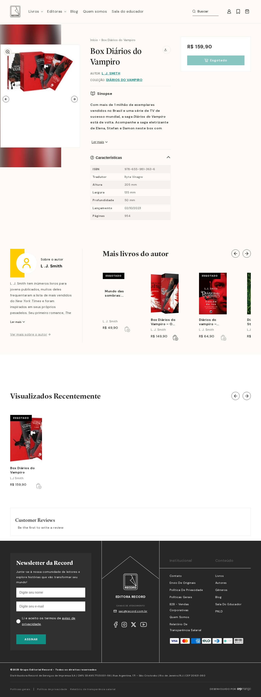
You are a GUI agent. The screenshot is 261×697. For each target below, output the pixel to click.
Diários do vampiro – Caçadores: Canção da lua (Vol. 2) (211, 322)
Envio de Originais (183, 583)
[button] (35, 11)
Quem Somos (179, 617)
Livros (219, 576)
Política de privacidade (52, 689)
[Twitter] (133, 625)
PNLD (219, 611)
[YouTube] (143, 625)
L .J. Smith (111, 73)
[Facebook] (115, 626)
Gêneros (221, 590)
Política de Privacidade (186, 590)
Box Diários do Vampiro (22, 470)
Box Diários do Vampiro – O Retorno (163, 322)
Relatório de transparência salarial (93, 689)
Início (94, 40)
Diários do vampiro (124, 80)
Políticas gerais (20, 689)
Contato (176, 576)
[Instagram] (124, 625)
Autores (221, 583)
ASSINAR (31, 639)
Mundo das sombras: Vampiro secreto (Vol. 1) (116, 293)
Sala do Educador (228, 604)
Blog (218, 597)
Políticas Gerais (181, 597)
